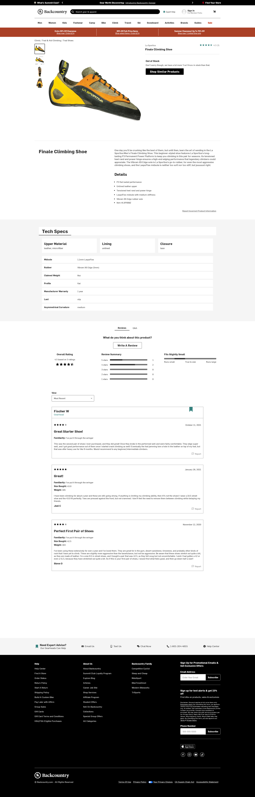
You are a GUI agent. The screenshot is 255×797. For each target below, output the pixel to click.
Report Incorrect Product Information (199, 210)
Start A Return (41, 687)
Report (198, 453)
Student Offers (90, 702)
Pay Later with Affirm (44, 702)
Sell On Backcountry (92, 706)
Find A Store (40, 673)
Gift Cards (39, 711)
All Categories (89, 721)
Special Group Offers (93, 716)
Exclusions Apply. (186, 704)
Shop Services (89, 692)
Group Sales (40, 706)
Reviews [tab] (122, 327)
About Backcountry (92, 668)
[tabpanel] (127, 274)
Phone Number (188, 725)
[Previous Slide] (62, 2)
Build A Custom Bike (44, 697)
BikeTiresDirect (139, 682)
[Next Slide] (192, 2)
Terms (182, 720)
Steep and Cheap (139, 673)
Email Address (187, 671)
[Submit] (73, 12)
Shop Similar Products (164, 71)
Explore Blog (89, 678)
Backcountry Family (142, 663)
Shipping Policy (42, 692)
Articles (86, 682)
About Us (87, 663)
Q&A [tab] (135, 327)
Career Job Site (90, 687)
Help (37, 663)
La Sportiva (150, 45)
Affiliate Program (91, 697)
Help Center (40, 668)
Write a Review (127, 345)
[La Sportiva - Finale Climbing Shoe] (40, 49)
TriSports (136, 692)
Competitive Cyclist (141, 668)
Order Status (40, 678)
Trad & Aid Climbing (51, 40)
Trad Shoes (68, 40)
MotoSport (136, 678)
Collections (88, 711)
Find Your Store (213, 2)
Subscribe (213, 677)
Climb (37, 40)
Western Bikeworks (140, 687)
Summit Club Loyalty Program (97, 673)
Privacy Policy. (192, 720)
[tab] (55, 231)
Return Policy (41, 682)
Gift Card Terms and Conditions (49, 716)
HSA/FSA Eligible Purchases (48, 721)
